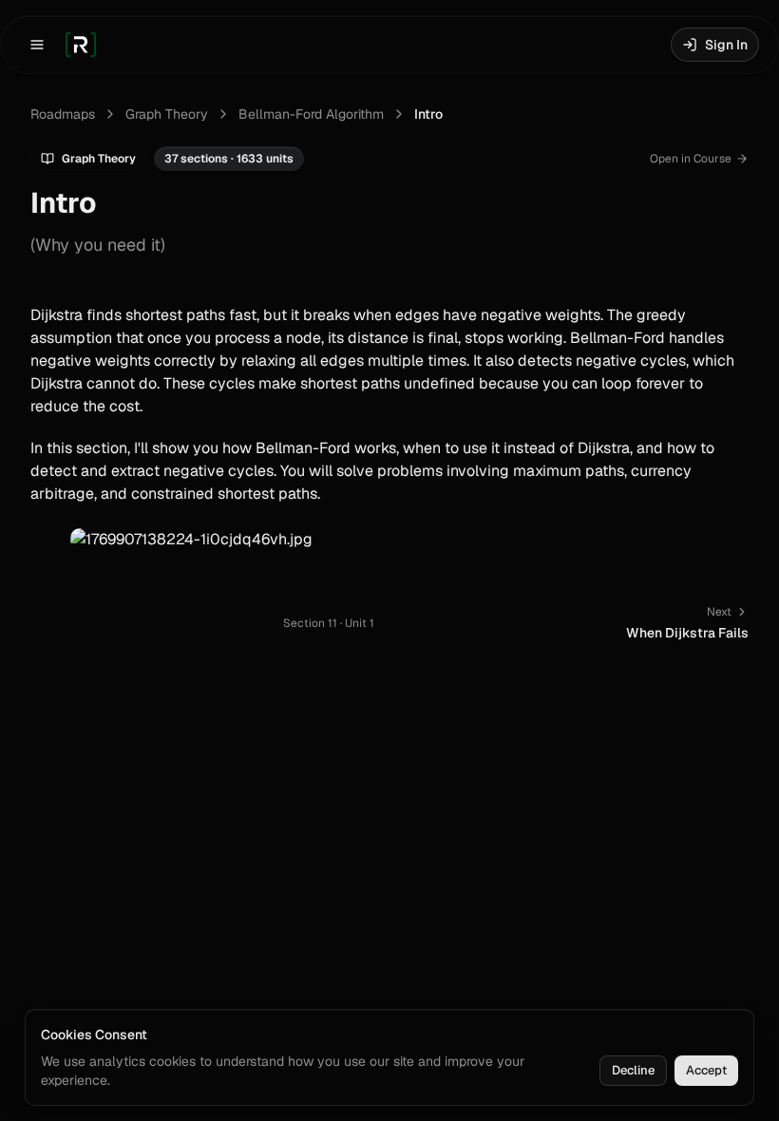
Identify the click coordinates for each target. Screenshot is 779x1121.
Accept (706, 1070)
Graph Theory (166, 114)
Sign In (726, 44)
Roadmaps (62, 114)
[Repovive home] (81, 44)
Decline (633, 1070)
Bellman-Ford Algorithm (311, 114)
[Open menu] (37, 45)
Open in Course (691, 158)
